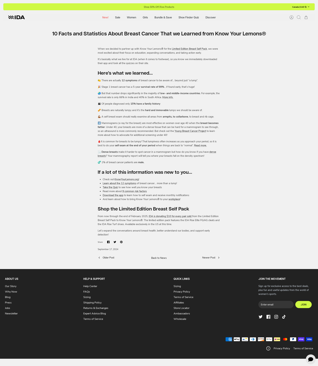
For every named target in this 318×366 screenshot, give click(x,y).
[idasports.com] (16, 17)
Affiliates (179, 302)
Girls (145, 17)
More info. (167, 97)
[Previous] (115, 6)
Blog (7, 297)
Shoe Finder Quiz (189, 17)
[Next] (202, 6)
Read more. (200, 145)
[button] (268, 348)
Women (131, 17)
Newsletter (11, 313)
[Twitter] (261, 316)
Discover (211, 17)
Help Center (90, 286)
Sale (117, 17)
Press (8, 302)
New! (105, 17)
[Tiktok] (284, 316)
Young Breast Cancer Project (190, 131)
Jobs (7, 308)
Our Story (10, 286)
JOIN (303, 304)
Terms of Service (93, 318)
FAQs (86, 291)
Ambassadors (182, 313)
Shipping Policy (92, 302)
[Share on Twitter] (115, 242)
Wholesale (180, 318)
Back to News (159, 257)
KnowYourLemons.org (126, 179)
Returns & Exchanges (95, 308)
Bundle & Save (163, 17)
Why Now (11, 291)
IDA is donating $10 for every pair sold (170, 216)
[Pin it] (121, 242)
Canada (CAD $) (299, 6)
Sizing (87, 297)
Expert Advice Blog (94, 313)
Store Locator (181, 308)
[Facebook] (268, 316)
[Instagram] (276, 316)
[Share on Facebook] (108, 242)
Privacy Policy (182, 291)
